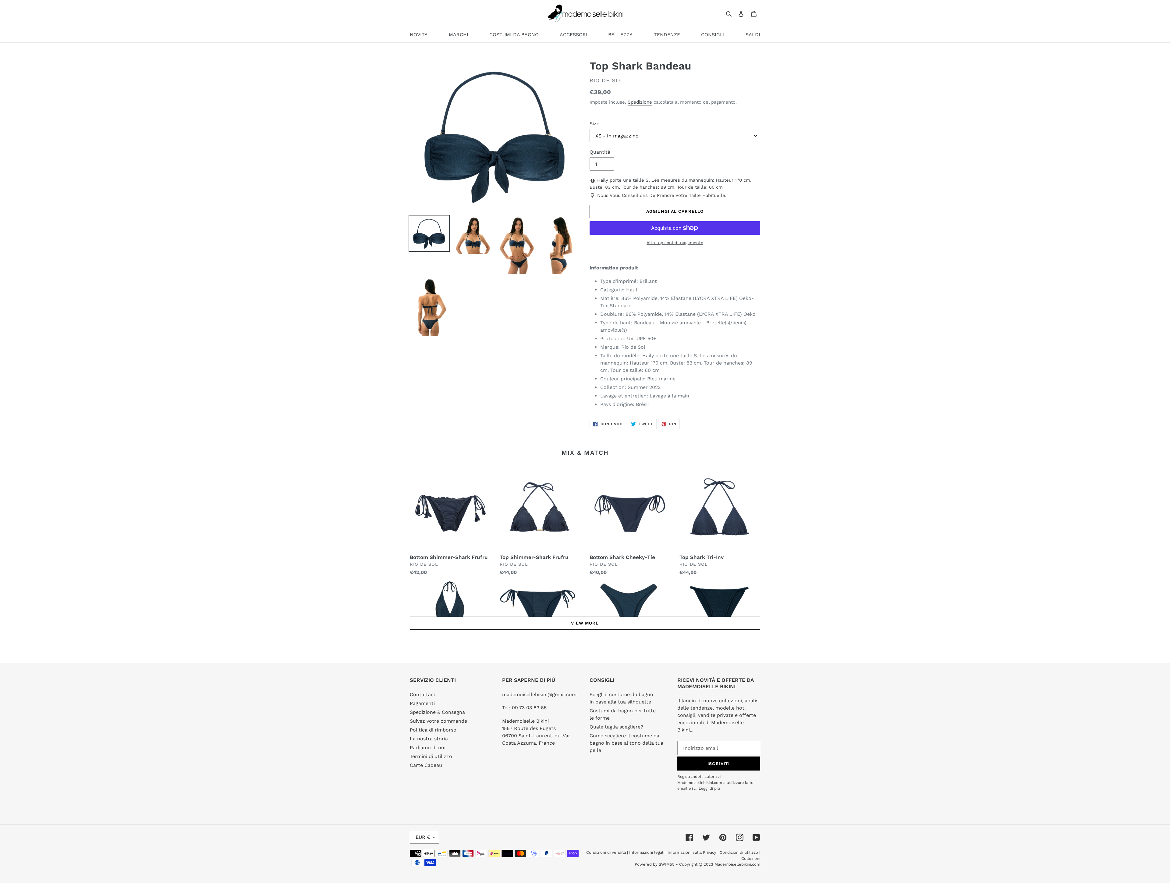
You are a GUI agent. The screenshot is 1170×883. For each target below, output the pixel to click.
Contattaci (422, 694)
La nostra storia (429, 739)
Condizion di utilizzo (739, 852)
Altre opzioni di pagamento (675, 242)
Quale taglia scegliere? (616, 727)
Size (594, 123)
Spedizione (640, 102)
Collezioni (750, 858)
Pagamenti (422, 703)
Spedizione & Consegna (437, 712)
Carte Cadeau (426, 765)
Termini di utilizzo (431, 756)
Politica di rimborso (433, 730)
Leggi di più (709, 788)
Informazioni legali (646, 852)
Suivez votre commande (438, 721)
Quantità (600, 152)
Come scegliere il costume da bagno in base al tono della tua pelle (626, 743)
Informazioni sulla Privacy (692, 852)
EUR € (423, 837)
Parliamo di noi (427, 747)
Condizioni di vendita (606, 852)
